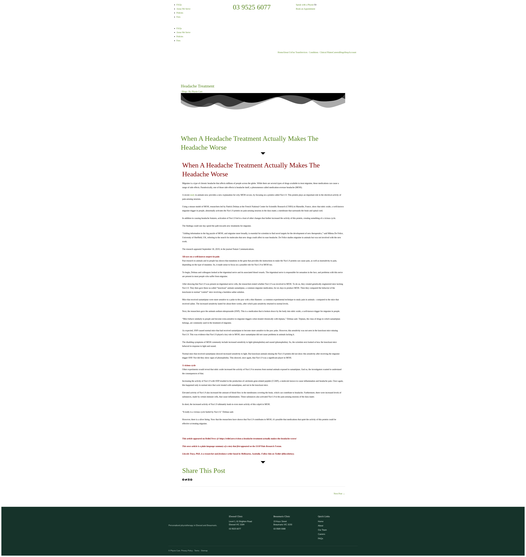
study (192, 195)
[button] (200, 24)
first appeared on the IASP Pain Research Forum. (259, 446)
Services (304, 52)
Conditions (313, 52)
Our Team (295, 52)
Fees (178, 17)
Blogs (341, 52)
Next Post (339, 493)
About (320, 526)
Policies (179, 13)
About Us (287, 52)
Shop (346, 52)
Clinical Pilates (326, 52)
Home (280, 52)
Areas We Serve (183, 9)
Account (352, 52)
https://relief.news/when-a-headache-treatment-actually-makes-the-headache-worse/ (258, 438)
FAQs (179, 5)
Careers (336, 52)
